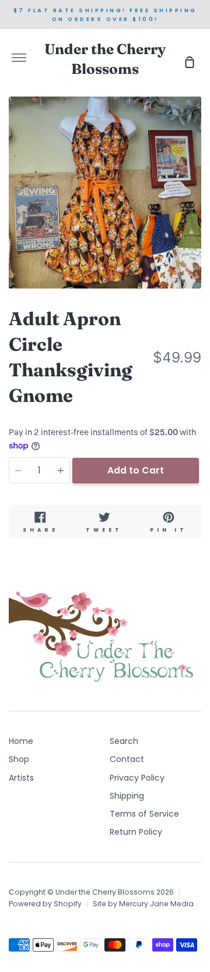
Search (124, 741)
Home (21, 741)
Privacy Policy (137, 778)
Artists (21, 778)
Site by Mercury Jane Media (143, 904)
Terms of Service (144, 814)
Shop (19, 759)
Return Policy (136, 832)
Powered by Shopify (45, 904)
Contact (127, 759)
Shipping (127, 796)
